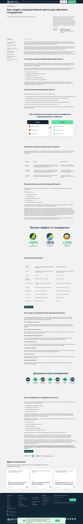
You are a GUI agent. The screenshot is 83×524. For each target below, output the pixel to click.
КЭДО (32, 504)
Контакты (50, 1)
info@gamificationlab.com (46, 497)
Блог (37, 1)
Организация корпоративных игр (23, 506)
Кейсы (34, 1)
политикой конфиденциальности (60, 503)
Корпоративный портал (22, 497)
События (41, 1)
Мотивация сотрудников (35, 497)
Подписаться (72, 499)
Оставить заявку (28, 307)
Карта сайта (8, 506)
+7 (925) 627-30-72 (45, 498)
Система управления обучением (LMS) (23, 499)
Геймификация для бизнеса (36, 501)
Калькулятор (63, 1)
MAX (39, 456)
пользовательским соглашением (70, 503)
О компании (45, 1)
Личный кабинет (55, 1)
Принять (57, 520)
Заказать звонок (72, 1)
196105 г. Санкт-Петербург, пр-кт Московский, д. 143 (47, 500)
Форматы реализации (10, 54)
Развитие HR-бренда (22, 504)
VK (34, 456)
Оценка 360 (20, 501)
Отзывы (31, 1)
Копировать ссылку (48, 456)
